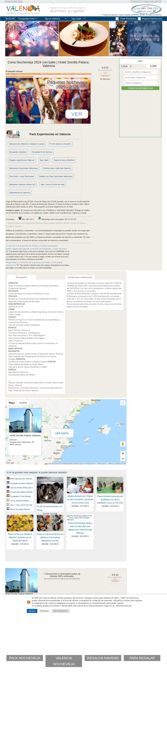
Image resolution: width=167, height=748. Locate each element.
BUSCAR (10, 19)
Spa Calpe (76, 19)
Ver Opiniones (105, 79)
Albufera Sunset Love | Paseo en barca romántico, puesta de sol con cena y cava (80, 499)
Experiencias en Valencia (19, 192)
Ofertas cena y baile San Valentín (57, 168)
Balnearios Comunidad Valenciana (23, 168)
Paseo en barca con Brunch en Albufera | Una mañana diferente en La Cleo (50, 537)
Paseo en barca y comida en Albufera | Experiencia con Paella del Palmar (20, 537)
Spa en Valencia (52, 19)
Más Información (60, 611)
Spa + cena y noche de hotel (52, 184)
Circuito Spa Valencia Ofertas (21, 492)
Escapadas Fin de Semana (20, 496)
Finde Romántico (128, 19)
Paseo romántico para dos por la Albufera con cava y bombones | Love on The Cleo (110, 499)
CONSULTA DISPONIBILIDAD (140, 88)
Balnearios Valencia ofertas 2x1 (22, 184)
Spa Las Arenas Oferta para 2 (21, 488)
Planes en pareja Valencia (20, 509)
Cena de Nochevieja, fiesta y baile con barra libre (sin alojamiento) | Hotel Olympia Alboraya (80, 528)
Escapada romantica (17, 152)
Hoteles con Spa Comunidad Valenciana (55, 176)
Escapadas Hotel (27, 19)
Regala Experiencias (152, 19)
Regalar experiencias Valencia (21, 160)
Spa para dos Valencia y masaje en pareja (26, 144)
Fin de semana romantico (60, 144)
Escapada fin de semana (42, 152)
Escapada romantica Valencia (21, 483)
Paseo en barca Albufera (64, 160)
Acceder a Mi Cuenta (13, 2)
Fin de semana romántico (19, 501)
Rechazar (44, 611)
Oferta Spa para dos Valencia (21, 479)
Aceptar (32, 611)
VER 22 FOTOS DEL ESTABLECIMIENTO (144, 37)
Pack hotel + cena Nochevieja (21, 176)
